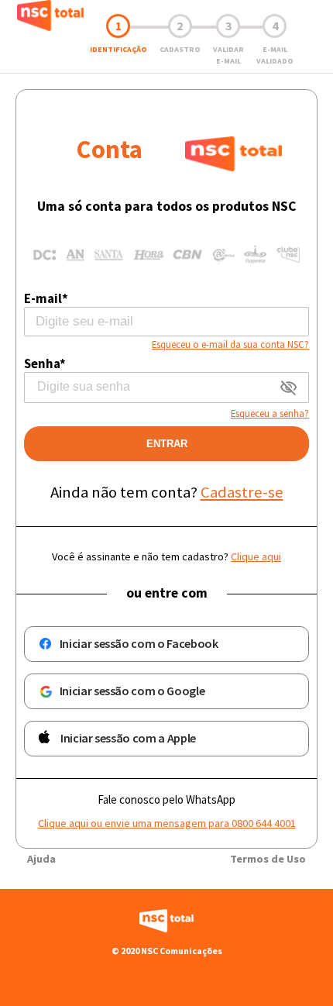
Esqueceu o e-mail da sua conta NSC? (230, 344)
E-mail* (46, 298)
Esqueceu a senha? (270, 413)
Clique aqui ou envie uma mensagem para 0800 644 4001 (167, 823)
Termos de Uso (268, 859)
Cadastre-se (242, 492)
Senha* (45, 363)
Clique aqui (256, 556)
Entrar (166, 444)
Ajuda (41, 859)
